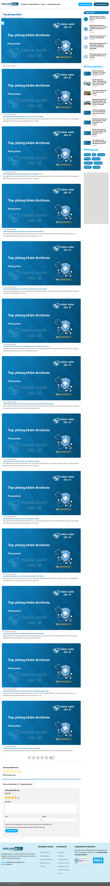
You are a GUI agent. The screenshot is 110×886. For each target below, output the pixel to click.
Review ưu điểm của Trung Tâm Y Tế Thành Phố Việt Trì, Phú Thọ (98, 18)
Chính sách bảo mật (63, 863)
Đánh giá (8, 793)
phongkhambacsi (19, 17)
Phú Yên (87, 158)
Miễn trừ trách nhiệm (64, 870)
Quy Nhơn (96, 167)
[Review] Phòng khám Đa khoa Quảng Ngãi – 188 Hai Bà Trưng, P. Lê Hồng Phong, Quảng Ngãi (98, 46)
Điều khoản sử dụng (63, 866)
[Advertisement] (96, 198)
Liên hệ (60, 873)
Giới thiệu (24, 4)
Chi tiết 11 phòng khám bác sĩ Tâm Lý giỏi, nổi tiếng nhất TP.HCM (21, 748)
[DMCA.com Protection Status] (98, 860)
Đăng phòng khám (63, 859)
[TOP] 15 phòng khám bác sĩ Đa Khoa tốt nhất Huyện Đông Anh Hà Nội (23, 231)
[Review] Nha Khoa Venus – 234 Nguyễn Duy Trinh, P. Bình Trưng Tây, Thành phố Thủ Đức (98, 28)
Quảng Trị (88, 167)
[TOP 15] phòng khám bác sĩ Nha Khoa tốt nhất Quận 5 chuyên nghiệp (23, 116)
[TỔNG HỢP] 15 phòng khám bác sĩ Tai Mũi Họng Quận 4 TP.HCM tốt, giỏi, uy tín (26, 346)
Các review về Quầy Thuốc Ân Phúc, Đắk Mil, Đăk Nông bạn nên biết (99, 141)
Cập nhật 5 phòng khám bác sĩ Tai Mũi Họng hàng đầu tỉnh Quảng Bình (23, 633)
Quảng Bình (96, 158)
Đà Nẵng (87, 154)
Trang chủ (61, 852)
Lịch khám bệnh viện (53, 4)
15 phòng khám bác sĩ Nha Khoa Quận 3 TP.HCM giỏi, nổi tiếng (21, 518)
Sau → (52, 757)
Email (44, 816)
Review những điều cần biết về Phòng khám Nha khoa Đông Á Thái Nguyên (99, 132)
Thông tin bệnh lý (33, 4)
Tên (6, 816)
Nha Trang (101, 154)
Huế (94, 154)
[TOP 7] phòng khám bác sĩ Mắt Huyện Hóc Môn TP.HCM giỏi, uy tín (22, 174)
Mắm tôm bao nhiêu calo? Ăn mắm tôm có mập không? (98, 36)
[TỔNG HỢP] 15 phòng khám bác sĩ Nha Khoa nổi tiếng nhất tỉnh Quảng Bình (25, 289)
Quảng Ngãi (98, 163)
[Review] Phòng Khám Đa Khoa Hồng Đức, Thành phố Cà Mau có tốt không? (99, 121)
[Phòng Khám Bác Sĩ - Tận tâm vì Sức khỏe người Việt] (9, 4)
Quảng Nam (88, 163)
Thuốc (43, 4)
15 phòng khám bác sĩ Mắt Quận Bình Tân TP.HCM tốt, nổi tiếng (21, 461)
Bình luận (8, 801)
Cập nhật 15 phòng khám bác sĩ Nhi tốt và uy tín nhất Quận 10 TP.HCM (23, 576)
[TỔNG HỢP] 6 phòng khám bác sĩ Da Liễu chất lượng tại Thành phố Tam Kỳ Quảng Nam (28, 404)
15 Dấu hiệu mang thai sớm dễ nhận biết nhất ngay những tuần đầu (98, 55)
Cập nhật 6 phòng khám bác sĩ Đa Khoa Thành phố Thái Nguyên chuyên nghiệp (26, 691)
